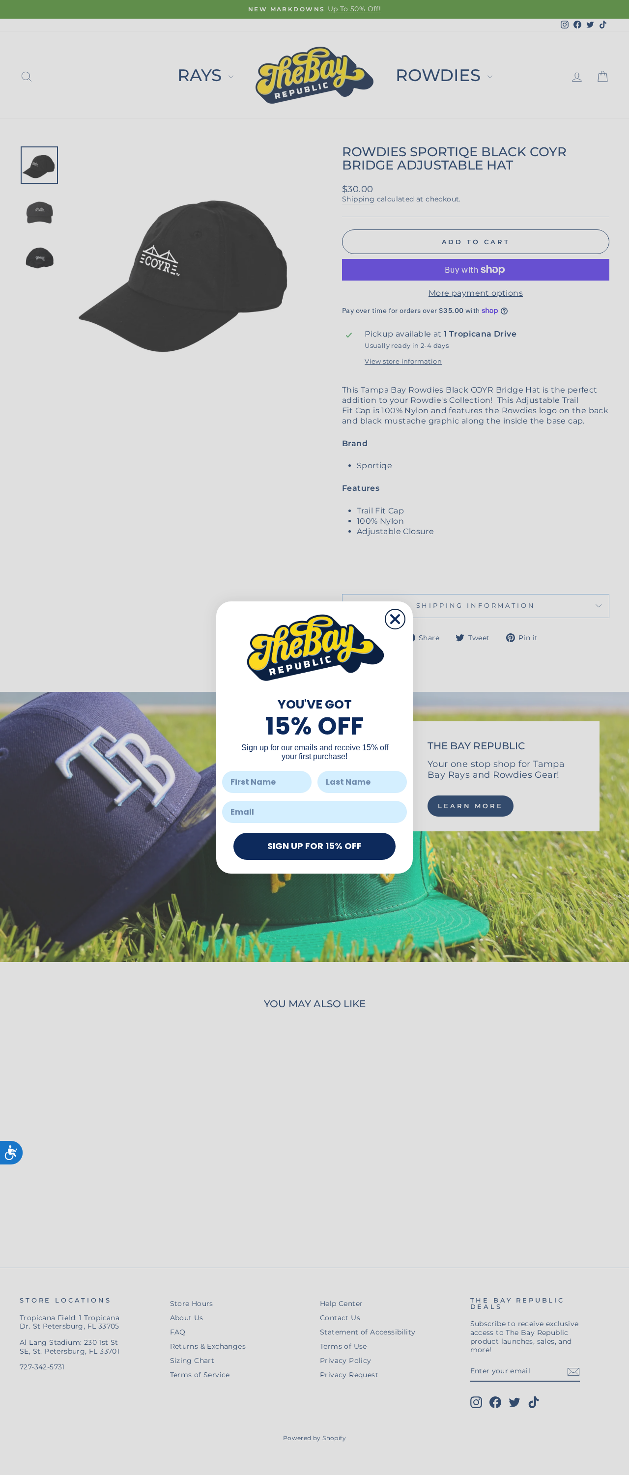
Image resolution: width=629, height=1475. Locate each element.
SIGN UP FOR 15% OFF (314, 846)
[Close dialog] (395, 619)
